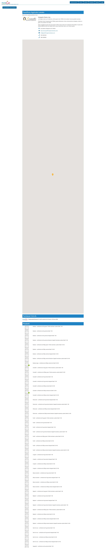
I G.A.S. (80, 2)
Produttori (91, 2)
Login (102, 2)
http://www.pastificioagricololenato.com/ (49, 30)
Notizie (97, 2)
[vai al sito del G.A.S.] (25, 319)
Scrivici (85, 2)
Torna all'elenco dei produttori (9, 7)
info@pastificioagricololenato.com (48, 32)
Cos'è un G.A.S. (74, 2)
